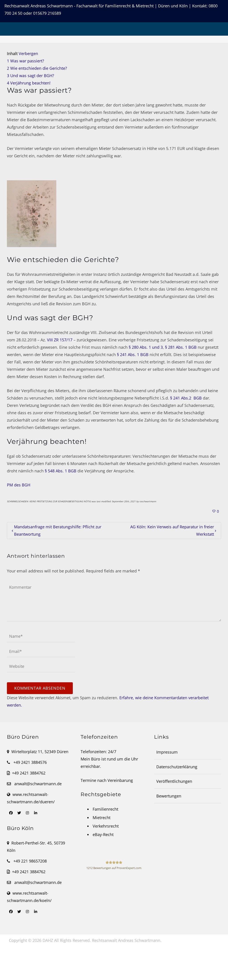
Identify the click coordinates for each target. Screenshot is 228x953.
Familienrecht (105, 809)
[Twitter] (19, 813)
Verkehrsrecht (106, 826)
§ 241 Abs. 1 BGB (133, 354)
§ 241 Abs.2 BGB (186, 398)
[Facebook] (11, 813)
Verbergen (28, 53)
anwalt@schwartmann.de (38, 783)
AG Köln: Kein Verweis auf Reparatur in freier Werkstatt (172, 530)
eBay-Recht (103, 834)
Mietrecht (101, 817)
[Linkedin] (36, 813)
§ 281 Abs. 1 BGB (181, 347)
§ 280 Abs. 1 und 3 (146, 347)
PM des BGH (18, 485)
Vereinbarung (120, 780)
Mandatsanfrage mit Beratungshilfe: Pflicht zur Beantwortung (57, 530)
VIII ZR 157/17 (59, 339)
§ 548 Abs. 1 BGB (60, 470)
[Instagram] (27, 813)
